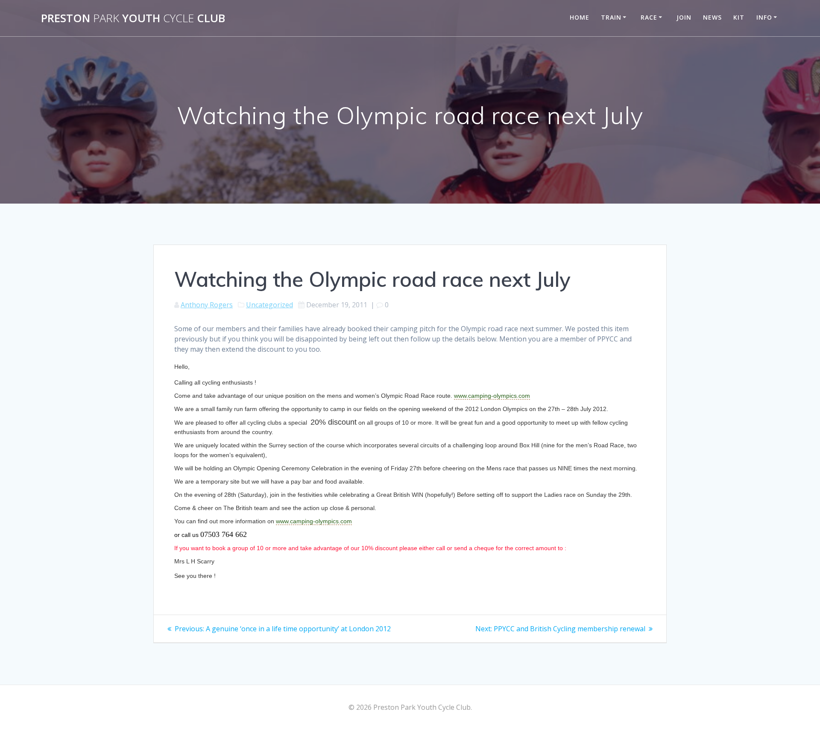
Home (579, 17)
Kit (738, 17)
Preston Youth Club (133, 18)
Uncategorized (269, 304)
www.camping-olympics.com (492, 395)
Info (764, 17)
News (712, 17)
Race (649, 17)
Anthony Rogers (207, 304)
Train (611, 17)
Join (683, 17)
